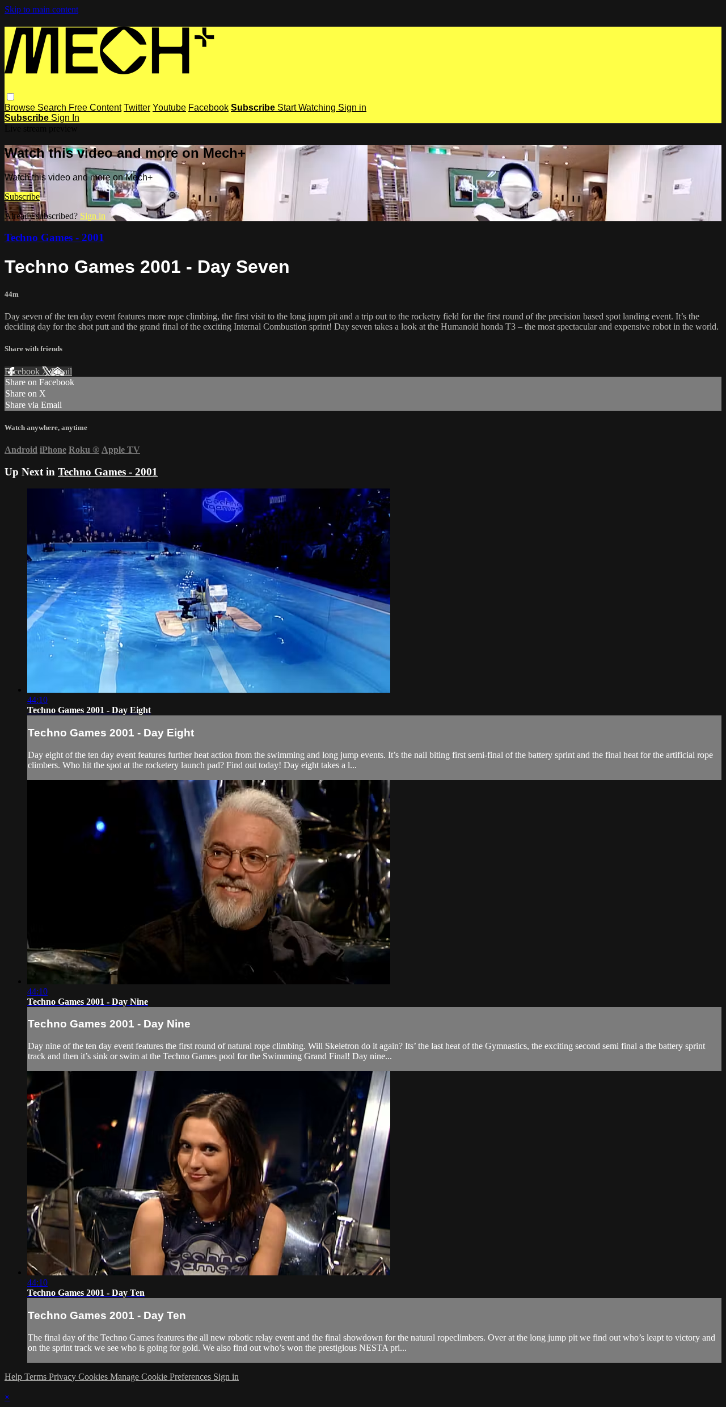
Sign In (65, 118)
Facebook (208, 107)
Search (53, 107)
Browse (21, 107)
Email (61, 371)
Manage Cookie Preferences (161, 1376)
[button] (10, 96)
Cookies (94, 1376)
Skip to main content (41, 9)
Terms (36, 1376)
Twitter (137, 107)
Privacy (63, 1376)
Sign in (352, 107)
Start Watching (307, 107)
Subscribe (22, 196)
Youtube (169, 107)
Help (14, 1376)
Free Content (95, 107)
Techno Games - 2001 (54, 237)
